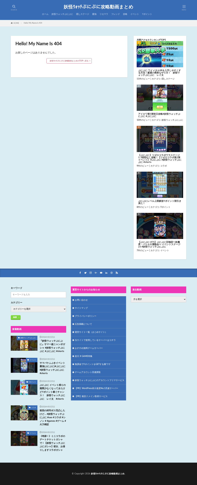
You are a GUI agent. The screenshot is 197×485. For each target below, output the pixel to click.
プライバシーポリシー (85, 316)
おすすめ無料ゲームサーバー (89, 348)
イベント (134, 14)
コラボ (163, 166)
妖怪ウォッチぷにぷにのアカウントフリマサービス (99, 380)
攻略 (125, 14)
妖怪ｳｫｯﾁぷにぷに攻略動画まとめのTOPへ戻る (69, 61)
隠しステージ (82, 14)
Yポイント (147, 14)
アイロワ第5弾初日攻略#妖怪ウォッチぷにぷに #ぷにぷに (159, 115)
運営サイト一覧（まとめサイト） (91, 332)
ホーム (45, 14)
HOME (16, 23)
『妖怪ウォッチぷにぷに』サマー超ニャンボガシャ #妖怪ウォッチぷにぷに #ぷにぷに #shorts (52, 346)
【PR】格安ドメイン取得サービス (91, 396)
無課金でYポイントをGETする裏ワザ (92, 364)
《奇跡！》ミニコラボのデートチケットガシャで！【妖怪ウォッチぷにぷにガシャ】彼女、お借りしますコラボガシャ (52, 443)
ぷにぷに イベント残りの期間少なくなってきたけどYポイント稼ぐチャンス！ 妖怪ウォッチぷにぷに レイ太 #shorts (53, 392)
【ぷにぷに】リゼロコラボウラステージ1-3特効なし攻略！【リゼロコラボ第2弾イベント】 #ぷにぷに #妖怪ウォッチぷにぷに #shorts (159, 158)
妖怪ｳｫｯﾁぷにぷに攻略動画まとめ (98, 7)
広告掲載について (83, 324)
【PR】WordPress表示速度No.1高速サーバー (96, 388)
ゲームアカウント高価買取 (88, 372)
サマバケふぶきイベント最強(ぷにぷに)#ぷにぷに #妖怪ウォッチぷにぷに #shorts (52, 368)
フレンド (115, 14)
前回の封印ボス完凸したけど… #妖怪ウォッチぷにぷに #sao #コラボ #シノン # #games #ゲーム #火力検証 (53, 417)
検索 (15, 317)
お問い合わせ (81, 300)
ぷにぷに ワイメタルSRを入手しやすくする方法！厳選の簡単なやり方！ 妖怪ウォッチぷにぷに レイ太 (159, 72)
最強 (94, 14)
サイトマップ (81, 308)
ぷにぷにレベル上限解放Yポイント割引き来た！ (159, 202)
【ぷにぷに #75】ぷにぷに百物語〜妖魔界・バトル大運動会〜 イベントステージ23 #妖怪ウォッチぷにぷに (159, 244)
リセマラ (104, 14)
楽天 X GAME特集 (83, 356)
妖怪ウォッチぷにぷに (62, 14)
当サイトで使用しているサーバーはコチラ (95, 340)
